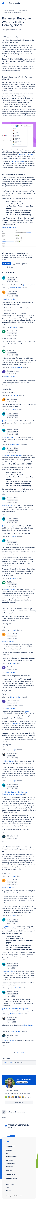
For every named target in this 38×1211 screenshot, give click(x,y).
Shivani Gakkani (15, 288)
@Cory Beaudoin (16, 455)
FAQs (7, 1153)
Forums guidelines (11, 1156)
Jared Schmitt (12, 291)
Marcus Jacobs (12, 753)
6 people (13, 663)
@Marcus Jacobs (16, 794)
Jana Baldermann (16, 367)
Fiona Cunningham (13, 371)
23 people (13, 327)
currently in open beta (25, 154)
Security (8, 1191)
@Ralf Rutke (6, 455)
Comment (6, 263)
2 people (13, 409)
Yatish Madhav (12, 277)
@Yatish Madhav (8, 421)
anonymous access (18, 161)
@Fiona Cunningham (9, 526)
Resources (9, 1166)
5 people (13, 915)
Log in (5, 1062)
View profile (19, 1102)
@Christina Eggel (10, 927)
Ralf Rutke (10, 350)
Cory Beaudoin (12, 399)
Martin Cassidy (12, 331)
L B (8, 540)
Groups (13, 10)
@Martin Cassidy (8, 437)
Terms (8, 1188)
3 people (13, 781)
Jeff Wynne (14, 395)
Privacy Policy (10, 1184)
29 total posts (26, 1093)
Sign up (11, 1062)
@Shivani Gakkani (29, 285)
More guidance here (9, 227)
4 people (13, 630)
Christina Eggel (12, 836)
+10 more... (29, 1097)
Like (3, 288)
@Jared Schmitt (7, 505)
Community (14, 2)
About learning (10, 1163)
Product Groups (23, 10)
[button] (19, 134)
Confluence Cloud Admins (12, 12)
